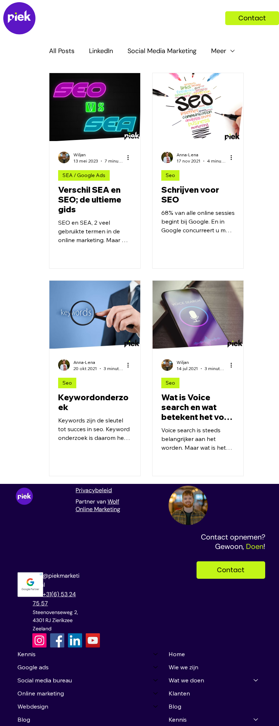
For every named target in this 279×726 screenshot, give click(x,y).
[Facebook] (57, 640)
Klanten (179, 693)
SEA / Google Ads (83, 175)
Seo (170, 175)
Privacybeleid (94, 490)
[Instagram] (39, 640)
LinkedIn (101, 51)
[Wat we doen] (256, 680)
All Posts (61, 51)
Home (177, 654)
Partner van (92, 501)
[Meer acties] (130, 157)
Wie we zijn (183, 667)
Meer (218, 51)
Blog (23, 719)
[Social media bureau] (156, 680)
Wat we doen (186, 680)
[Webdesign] (156, 706)
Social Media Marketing (162, 51)
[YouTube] (93, 640)
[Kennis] (156, 654)
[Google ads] (156, 667)
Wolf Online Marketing (98, 505)
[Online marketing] (156, 693)
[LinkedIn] (75, 640)
